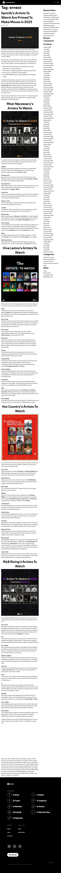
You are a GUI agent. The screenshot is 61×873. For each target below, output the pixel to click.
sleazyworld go (5, 773)
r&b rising (28, 769)
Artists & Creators (48, 257)
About (9, 829)
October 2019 (47, 213)
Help (19, 829)
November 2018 (48, 236)
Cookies (26, 864)
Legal (9, 864)
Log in (45, 271)
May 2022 (46, 150)
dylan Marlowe (18, 762)
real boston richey (12, 771)
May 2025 (46, 77)
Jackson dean (5, 768)
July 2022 (46, 146)
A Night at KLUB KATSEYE (51, 27)
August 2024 (47, 96)
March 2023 (46, 130)
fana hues (12, 764)
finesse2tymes (19, 764)
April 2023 (46, 128)
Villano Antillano (29, 773)
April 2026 (46, 55)
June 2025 (46, 75)
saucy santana (30, 771)
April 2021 (46, 177)
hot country (9, 766)
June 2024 (46, 100)
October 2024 (47, 92)
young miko (8, 775)
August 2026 (47, 47)
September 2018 (48, 240)
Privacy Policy (20, 864)
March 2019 (46, 227)
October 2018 (47, 238)
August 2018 (47, 242)
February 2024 (47, 108)
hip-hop (3, 766)
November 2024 (48, 90)
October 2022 (47, 140)
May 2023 (46, 126)
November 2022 (48, 138)
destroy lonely (10, 762)
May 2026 (46, 53)
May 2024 (46, 102)
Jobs (8, 832)
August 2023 (47, 120)
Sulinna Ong (13, 773)
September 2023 (48, 118)
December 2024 (48, 88)
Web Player (21, 832)
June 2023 (46, 124)
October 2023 (47, 116)
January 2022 (47, 159)
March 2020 (47, 203)
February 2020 (47, 205)
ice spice (15, 766)
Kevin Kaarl (24, 768)
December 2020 (48, 185)
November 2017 (48, 252)
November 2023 (48, 114)
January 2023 (47, 134)
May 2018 (46, 248)
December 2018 (48, 234)
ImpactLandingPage (24, 766)
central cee (11, 760)
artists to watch (31, 759)
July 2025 (46, 73)
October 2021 (47, 165)
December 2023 (48, 112)
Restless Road (21, 771)
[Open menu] (58, 2)
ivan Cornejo (34, 766)
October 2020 (47, 189)
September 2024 (48, 94)
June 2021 (46, 173)
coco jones (25, 760)
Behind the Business (49, 259)
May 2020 (46, 199)
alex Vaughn (23, 759)
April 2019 (46, 225)
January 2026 (47, 61)
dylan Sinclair (26, 762)
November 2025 (48, 65)
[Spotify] (8, 2)
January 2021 (47, 183)
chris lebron (18, 760)
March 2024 (47, 106)
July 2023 (46, 122)
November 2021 (48, 163)
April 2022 (46, 152)
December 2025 (48, 63)
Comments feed (48, 275)
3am (9, 759)
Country (30, 760)
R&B (23, 769)
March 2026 (47, 57)
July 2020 (46, 195)
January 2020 (47, 207)
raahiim (33, 769)
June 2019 (46, 221)
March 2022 (46, 155)
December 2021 (48, 161)
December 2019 (48, 209)
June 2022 (46, 148)
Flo (25, 764)
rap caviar (4, 771)
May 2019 (46, 223)
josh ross (11, 768)
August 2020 (47, 193)
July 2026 (46, 49)
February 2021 (47, 181)
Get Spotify (14, 855)
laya (32, 768)
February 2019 (47, 229)
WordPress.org (47, 277)
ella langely (34, 762)
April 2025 (46, 80)
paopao (18, 769)
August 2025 (47, 71)
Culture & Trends (48, 261)
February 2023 (47, 132)
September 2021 (48, 167)
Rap (37, 769)
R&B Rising (11, 562)
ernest (7, 764)
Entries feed (47, 273)
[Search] (54, 2)
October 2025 (47, 67)
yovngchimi (15, 775)
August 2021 (47, 169)
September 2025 (48, 69)
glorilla (36, 764)
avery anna (4, 760)
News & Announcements (50, 263)
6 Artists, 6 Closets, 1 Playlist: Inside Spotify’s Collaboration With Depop (51, 15)
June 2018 (46, 246)
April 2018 (46, 250)
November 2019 (48, 211)
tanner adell (21, 773)
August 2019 (47, 217)
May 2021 (46, 175)
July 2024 (46, 98)
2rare (5, 759)
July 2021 (46, 171)
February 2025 (47, 84)
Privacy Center (14, 864)
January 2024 (47, 110)
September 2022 (48, 142)
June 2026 (46, 51)
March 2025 (47, 82)
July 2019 (46, 219)
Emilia (3, 764)
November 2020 (48, 187)
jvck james (18, 768)
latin (29, 768)
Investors (9, 836)
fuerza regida (30, 764)
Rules (45, 265)
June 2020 (46, 197)
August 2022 (47, 144)
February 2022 (47, 156)
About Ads (31, 864)
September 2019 (48, 215)
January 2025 (47, 86)
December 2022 (48, 136)
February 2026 (47, 59)
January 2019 (47, 231)
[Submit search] (59, 6)
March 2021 (46, 179)
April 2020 (46, 201)
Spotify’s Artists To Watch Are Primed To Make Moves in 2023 (17, 17)
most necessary (11, 769)
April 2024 (46, 104)
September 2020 (48, 191)
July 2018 (46, 244)
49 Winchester (15, 759)
